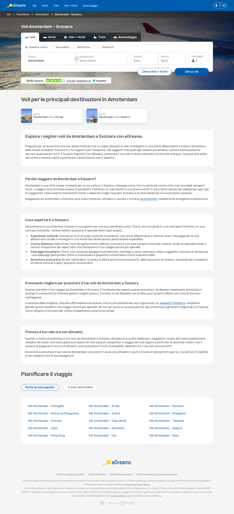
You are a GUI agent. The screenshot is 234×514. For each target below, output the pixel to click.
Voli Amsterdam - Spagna (165, 428)
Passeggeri (197, 56)
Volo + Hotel (70, 5)
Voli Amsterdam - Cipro (43, 428)
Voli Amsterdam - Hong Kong (46, 435)
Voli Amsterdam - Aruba (104, 406)
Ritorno (165, 56)
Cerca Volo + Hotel (154, 71)
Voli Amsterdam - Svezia (104, 413)
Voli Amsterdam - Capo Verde (107, 420)
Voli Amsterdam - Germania (106, 428)
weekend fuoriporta (172, 303)
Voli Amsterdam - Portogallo (46, 406)
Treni (56, 5)
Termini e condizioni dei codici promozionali (157, 474)
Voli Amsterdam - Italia (164, 435)
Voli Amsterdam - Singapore (167, 413)
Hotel (45, 5)
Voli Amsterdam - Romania (166, 406)
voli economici (148, 199)
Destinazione (86, 56)
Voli (34, 5)
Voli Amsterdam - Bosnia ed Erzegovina (53, 413)
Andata (138, 56)
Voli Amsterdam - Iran (103, 435)
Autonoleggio (90, 5)
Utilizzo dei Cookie (97, 474)
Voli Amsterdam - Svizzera (45, 420)
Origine (32, 56)
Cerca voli (191, 71)
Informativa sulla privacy (121, 474)
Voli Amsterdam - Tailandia (166, 420)
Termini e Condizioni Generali (70, 474)
